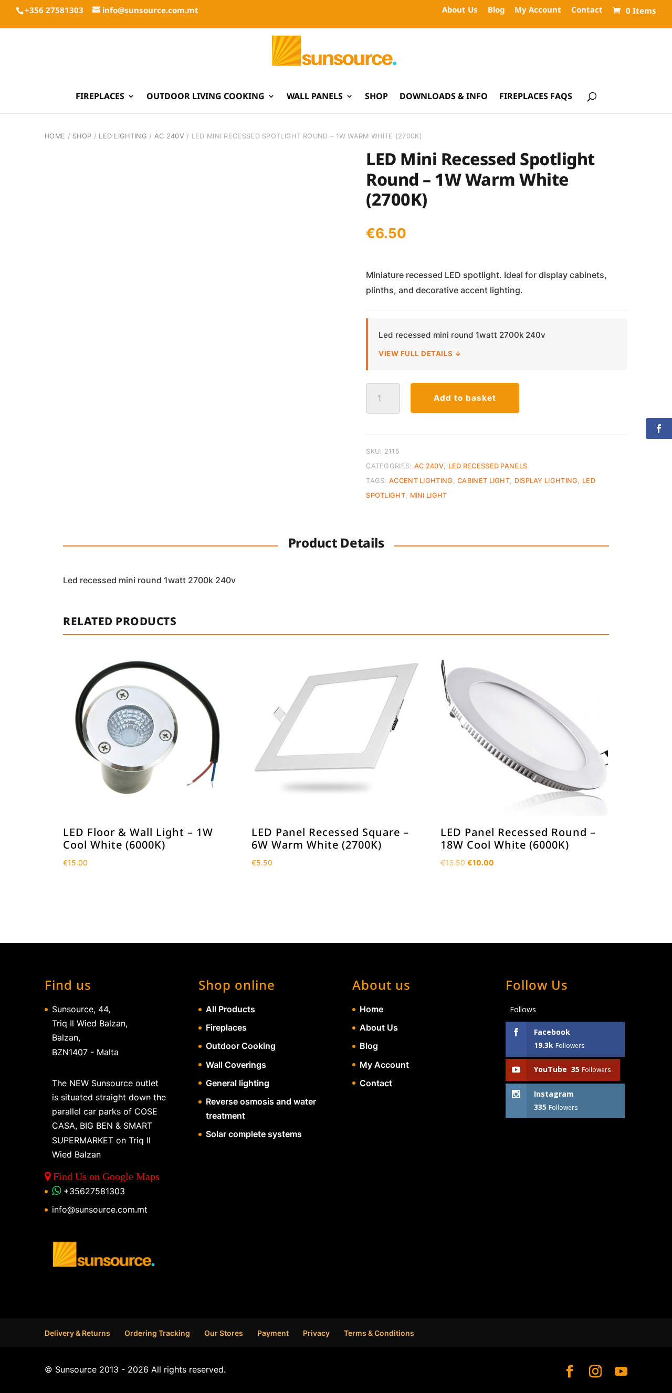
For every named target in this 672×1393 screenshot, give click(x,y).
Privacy (316, 1332)
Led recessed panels (488, 466)
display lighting (546, 481)
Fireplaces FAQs (535, 97)
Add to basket (465, 398)
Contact (587, 10)
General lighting (237, 1083)
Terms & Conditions (379, 1332)
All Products (230, 1009)
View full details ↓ (420, 353)
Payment (273, 1332)
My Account (537, 10)
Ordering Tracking (157, 1332)
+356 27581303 (54, 10)
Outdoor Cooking (241, 1046)
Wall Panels (315, 97)
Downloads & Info (444, 97)
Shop (376, 97)
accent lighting (421, 481)
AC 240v (169, 136)
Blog (496, 10)
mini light (428, 495)
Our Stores (223, 1332)
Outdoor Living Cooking (205, 97)
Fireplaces (100, 97)
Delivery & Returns (77, 1332)
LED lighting (123, 136)
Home (55, 136)
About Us (460, 10)
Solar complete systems (254, 1134)
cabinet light (483, 481)
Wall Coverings (236, 1064)
